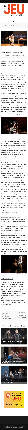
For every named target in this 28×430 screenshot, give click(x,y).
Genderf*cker (7, 278)
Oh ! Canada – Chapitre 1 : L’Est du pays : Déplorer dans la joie (12, 381)
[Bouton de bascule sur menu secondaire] (1, 1)
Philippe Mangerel (6, 55)
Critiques (3, 50)
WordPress (20, 427)
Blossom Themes (8, 427)
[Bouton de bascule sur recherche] (26, 1)
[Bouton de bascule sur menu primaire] (14, 22)
